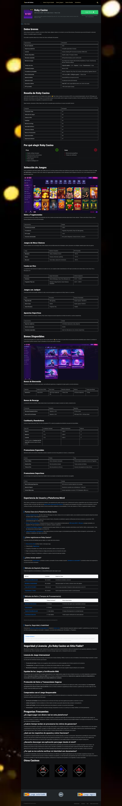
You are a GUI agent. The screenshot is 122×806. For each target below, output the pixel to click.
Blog (87, 803)
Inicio (22, 24)
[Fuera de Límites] (29, 2)
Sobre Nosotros (76, 803)
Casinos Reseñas (69, 2)
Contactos (83, 803)
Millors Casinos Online (94, 803)
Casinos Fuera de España (48, 2)
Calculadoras (78, 2)
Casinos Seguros (59, 2)
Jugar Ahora (89, 12)
